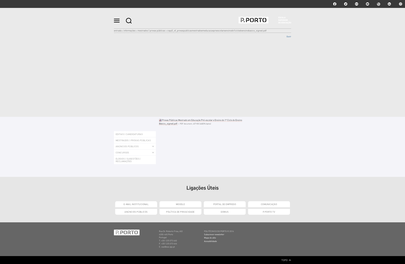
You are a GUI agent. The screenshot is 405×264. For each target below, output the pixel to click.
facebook (334, 4)
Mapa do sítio (210, 237)
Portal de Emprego (224, 204)
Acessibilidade (210, 241)
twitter (345, 4)
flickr (356, 4)
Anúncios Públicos (136, 211)
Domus (224, 211)
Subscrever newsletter (214, 234)
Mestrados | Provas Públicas (151, 30)
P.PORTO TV (269, 211)
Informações (130, 30)
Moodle (180, 204)
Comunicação (269, 204)
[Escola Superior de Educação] (265, 20)
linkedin (389, 4)
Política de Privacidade (180, 211)
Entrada (118, 30)
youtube (367, 4)
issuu (378, 4)
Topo (284, 260)
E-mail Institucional (136, 204)
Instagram (400, 4)
